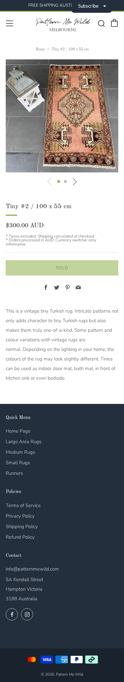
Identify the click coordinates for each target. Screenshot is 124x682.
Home (40, 49)
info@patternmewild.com (32, 569)
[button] (58, 181)
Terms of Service (23, 505)
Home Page (18, 431)
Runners (14, 473)
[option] (62, 115)
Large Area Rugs (23, 441)
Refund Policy (20, 537)
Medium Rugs (20, 452)
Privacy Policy (20, 516)
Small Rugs (18, 462)
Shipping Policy (22, 526)
